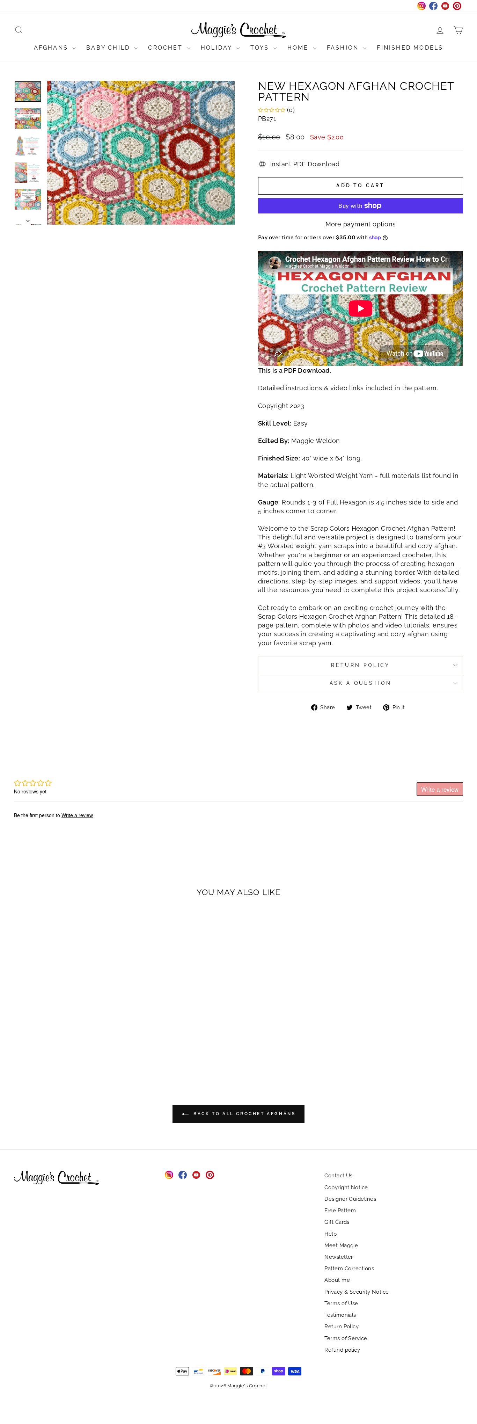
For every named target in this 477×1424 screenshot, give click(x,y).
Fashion (344, 47)
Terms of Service (345, 1338)
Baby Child (109, 47)
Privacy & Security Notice (356, 1292)
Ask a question (360, 683)
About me (337, 1280)
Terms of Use (341, 1303)
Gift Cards (337, 1222)
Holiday (218, 47)
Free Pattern (340, 1210)
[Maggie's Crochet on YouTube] (196, 1175)
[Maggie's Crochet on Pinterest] (210, 1175)
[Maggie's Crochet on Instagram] (169, 1175)
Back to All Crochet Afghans (243, 1114)
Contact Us (338, 1175)
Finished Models (410, 47)
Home (299, 47)
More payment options (360, 224)
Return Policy (360, 665)
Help (330, 1234)
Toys (261, 47)
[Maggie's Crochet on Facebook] (182, 1175)
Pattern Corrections (349, 1268)
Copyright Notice (346, 1187)
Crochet (166, 47)
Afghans (52, 47)
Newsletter (338, 1257)
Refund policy (342, 1350)
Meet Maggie (341, 1245)
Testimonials (340, 1315)
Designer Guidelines (350, 1199)
